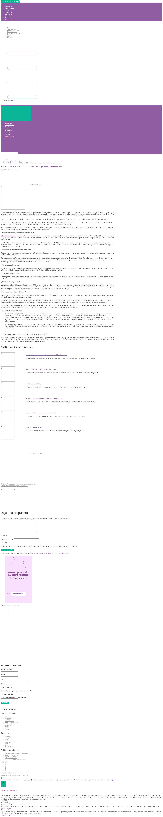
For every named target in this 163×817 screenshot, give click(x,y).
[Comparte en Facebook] (43, 468)
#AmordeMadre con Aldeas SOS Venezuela (41, 369)
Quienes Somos (11, 29)
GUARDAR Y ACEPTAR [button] (8, 815)
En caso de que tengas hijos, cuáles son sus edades (16, 691)
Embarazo (8, 6)
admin (18, 170)
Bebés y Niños (9, 8)
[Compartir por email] (15, 482)
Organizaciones (10, 20)
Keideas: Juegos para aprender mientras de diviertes (18, 484)
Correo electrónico (7, 539)
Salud (7, 10)
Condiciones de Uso (10, 756)
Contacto (9, 37)
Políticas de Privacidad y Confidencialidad (16, 759)
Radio (9, 36)
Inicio (8, 27)
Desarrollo (8, 12)
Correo (3, 674)
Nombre (4, 536)
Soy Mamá (8, 14)
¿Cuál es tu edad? (6, 687)
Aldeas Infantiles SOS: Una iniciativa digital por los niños (45, 398)
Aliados (7, 726)
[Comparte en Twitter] (15, 468)
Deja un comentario (35, 184)
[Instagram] (22, 82)
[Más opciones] (43, 482)
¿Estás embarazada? (7, 694)
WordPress (25, 775)
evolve (2, 775)
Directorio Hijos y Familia (14, 33)
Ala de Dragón (13, 773)
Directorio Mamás (12, 32)
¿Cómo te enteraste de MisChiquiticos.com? (14, 697)
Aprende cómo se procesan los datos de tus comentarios (49, 553)
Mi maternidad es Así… (11, 724)
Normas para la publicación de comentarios (16, 753)
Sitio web (4, 543)
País (2, 679)
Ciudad (3, 684)
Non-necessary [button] (6, 808)
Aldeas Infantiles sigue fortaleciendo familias (41, 413)
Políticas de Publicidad (11, 758)
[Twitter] (22, 68)
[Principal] (16, 113)
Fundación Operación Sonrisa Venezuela (14, 486)
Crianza (7, 16)
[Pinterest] (22, 97)
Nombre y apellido (6, 669)
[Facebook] (22, 53)
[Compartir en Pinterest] (72, 468)
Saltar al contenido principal (10, 2)
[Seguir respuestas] (15, 507)
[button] (1, 778)
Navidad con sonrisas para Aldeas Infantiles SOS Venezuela (46, 355)
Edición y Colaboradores (11, 755)
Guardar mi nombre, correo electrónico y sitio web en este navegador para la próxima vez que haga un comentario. (41, 546)
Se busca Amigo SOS (33, 384)
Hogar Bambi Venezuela (34, 427)
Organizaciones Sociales (13, 161)
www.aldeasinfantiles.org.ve (34, 339)
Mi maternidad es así (13, 30)
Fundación (10, 34)
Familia (7, 18)
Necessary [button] (4, 801)
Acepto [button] (112, 780)
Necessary (6, 803)
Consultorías (8, 725)
